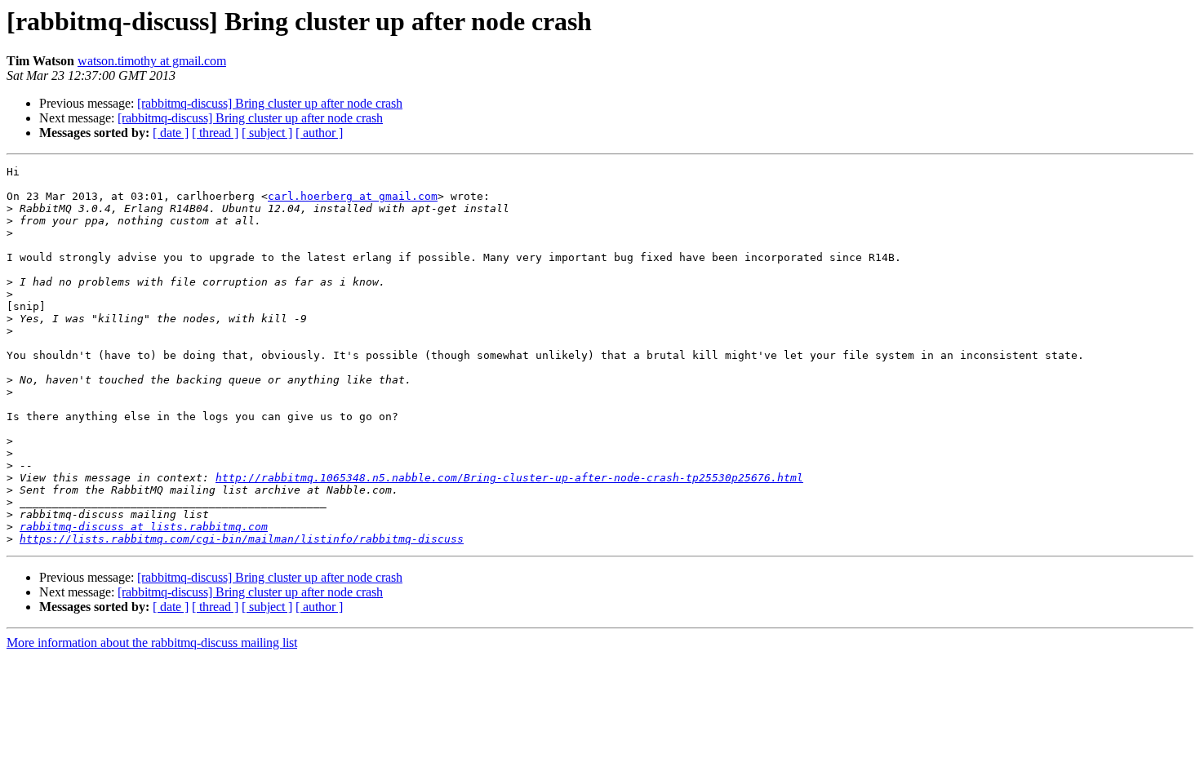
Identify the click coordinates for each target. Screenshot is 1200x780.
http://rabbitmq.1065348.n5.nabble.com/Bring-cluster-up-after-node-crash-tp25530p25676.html (509, 478)
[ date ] (171, 133)
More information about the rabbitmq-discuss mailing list (152, 642)
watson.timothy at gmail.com (152, 61)
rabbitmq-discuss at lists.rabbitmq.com (144, 527)
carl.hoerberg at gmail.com (353, 196)
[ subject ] (267, 133)
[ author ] (319, 133)
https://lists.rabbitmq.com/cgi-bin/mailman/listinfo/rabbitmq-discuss (242, 539)
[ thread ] (215, 133)
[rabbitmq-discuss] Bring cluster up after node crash (269, 103)
